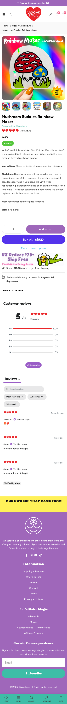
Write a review (33, 365)
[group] (33, 68)
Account (47, 701)
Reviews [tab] (12, 379)
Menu (18, 701)
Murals (33, 621)
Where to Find (33, 576)
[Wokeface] (33, 14)
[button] (33, 328)
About (33, 582)
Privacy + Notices (33, 599)
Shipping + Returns (33, 571)
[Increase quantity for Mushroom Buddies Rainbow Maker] (20, 229)
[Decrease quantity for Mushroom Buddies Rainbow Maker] (5, 229)
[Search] (10, 14)
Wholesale (33, 616)
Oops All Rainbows (21, 25)
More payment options (33, 248)
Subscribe (33, 673)
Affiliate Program (33, 632)
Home (5, 25)
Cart (61, 701)
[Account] (51, 14)
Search (31, 701)
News (34, 593)
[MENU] (4, 14)
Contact (33, 587)
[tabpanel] (33, 436)
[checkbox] (12, 404)
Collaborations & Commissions (33, 627)
